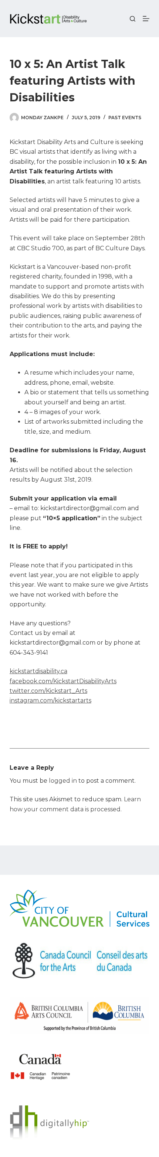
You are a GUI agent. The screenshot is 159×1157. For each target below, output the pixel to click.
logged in (63, 780)
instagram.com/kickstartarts (50, 700)
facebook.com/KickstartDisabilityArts (63, 681)
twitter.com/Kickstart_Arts (48, 690)
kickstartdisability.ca (38, 671)
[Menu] (146, 18)
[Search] (132, 19)
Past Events (124, 117)
